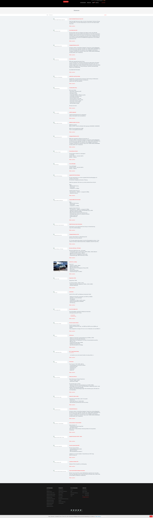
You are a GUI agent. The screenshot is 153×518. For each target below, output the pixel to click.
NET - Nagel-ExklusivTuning (74, 351)
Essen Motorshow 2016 (73, 30)
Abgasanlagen (61, 489)
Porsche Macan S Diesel (73, 151)
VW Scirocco (71, 335)
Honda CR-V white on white (73, 396)
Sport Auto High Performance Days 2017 (76, 18)
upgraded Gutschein (50, 506)
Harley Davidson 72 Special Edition (75, 422)
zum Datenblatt (73, 315)
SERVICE (97, 2)
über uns (48, 489)
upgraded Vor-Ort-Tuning (51, 495)
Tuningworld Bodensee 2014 (74, 234)
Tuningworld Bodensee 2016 (74, 45)
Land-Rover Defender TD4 (73, 461)
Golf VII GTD (71, 291)
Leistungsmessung (73, 316)
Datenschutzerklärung (74, 492)
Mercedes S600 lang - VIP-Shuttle (75, 248)
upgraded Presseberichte (51, 498)
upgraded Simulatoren (100, 0)
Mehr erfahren (98, 516)
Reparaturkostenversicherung (63, 498)
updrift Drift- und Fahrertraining (74, 76)
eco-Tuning (60, 497)
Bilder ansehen (72, 26)
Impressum (72, 494)
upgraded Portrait (49, 497)
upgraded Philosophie (50, 500)
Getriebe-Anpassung (62, 501)
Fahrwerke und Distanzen (63, 491)
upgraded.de (72, 352)
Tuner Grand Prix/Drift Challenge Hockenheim (77, 470)
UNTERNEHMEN (83, 2)
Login (71, 495)
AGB (71, 491)
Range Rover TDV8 (72, 278)
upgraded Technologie (50, 501)
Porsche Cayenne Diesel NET (74, 445)
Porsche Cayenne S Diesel (73, 322)
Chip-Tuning (61, 495)
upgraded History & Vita (50, 492)
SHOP (93, 2)
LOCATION (103, 2)
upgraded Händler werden (51, 494)
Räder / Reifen (61, 492)
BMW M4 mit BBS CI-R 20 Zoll (74, 122)
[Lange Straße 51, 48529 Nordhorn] (100, 493)
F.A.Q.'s (72, 489)
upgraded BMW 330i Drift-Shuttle (74, 199)
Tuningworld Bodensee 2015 (74, 136)
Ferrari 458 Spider (72, 163)
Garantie (60, 500)
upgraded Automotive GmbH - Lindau (75, 436)
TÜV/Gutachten (61, 503)
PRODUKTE (89, 2)
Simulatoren (61, 494)
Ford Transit (71, 361)
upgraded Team (49, 491)
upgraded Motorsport (50, 503)
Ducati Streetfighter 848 (73, 309)
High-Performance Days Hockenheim (75, 224)
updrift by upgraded (72, 112)
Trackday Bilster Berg (73, 87)
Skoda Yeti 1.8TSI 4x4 (73, 376)
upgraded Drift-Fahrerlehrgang (74, 175)
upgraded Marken (49, 504)
